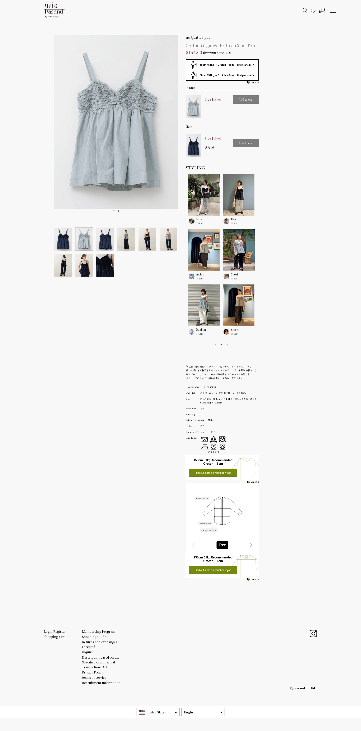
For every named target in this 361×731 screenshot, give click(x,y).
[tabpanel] (221, 202)
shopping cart (54, 637)
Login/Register (55, 631)
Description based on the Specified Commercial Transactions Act (100, 662)
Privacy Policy (92, 672)
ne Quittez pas (198, 37)
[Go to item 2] (84, 239)
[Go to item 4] (126, 239)
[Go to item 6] (168, 239)
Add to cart (246, 99)
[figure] (193, 545)
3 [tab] (228, 344)
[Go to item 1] (63, 239)
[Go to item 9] (105, 265)
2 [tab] (221, 344)
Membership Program (98, 631)
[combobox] (222, 545)
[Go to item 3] (105, 239)
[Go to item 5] (147, 239)
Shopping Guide (94, 637)
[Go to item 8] (84, 265)
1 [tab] (215, 344)
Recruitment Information (101, 683)
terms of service (94, 677)
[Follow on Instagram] (313, 633)
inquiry (87, 652)
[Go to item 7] (63, 265)
